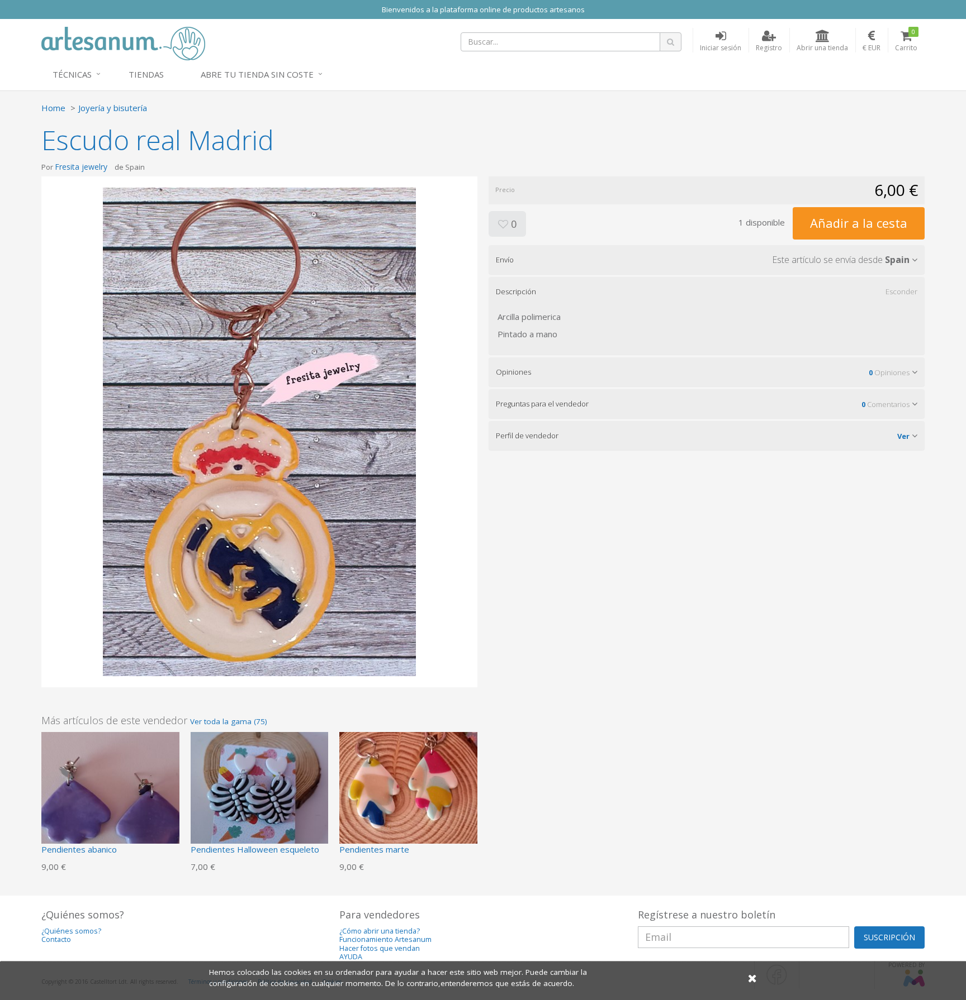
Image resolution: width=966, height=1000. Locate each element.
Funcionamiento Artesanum (385, 939)
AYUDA (350, 956)
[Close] (752, 977)
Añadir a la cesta (858, 222)
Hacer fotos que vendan (379, 948)
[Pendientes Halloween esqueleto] (260, 799)
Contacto (56, 939)
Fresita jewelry (81, 166)
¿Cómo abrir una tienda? (379, 931)
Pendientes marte (374, 849)
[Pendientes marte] (408, 799)
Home (53, 107)
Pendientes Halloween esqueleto (255, 849)
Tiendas (146, 74)
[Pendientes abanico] (110, 799)
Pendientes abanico (79, 849)
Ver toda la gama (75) (228, 721)
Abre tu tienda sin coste (257, 74)
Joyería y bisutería (112, 107)
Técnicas (72, 74)
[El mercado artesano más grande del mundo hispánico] (123, 42)
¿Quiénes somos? (71, 931)
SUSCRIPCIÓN (889, 937)
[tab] (706, 260)
